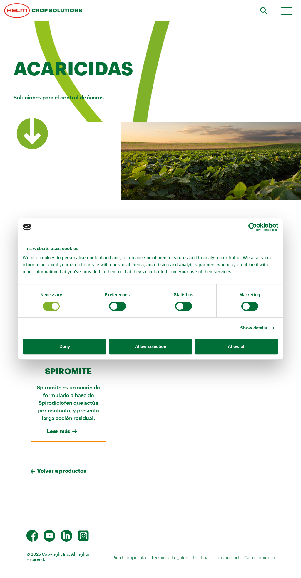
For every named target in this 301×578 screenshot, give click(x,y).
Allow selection (150, 346)
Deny (64, 346)
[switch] (117, 306)
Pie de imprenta (129, 557)
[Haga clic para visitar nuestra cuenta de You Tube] (49, 536)
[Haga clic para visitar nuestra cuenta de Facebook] (32, 536)
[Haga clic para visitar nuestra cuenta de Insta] (83, 536)
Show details (253, 327)
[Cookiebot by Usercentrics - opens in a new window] (252, 227)
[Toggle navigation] (286, 10)
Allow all (236, 346)
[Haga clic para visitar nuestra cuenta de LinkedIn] (66, 536)
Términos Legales (169, 557)
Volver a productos (61, 470)
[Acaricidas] (43, 10)
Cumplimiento (259, 557)
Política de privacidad (216, 557)
